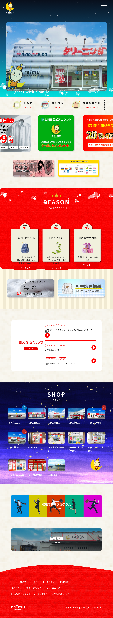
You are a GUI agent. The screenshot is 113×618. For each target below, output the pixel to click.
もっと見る (31, 348)
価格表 (27, 587)
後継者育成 (16, 587)
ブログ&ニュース (52, 587)
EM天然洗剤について (21, 593)
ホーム (14, 581)
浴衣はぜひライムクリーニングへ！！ (62, 363)
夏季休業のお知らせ (54, 350)
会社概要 (64, 581)
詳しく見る (25, 267)
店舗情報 (37, 587)
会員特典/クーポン (29, 581)
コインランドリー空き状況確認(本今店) (51, 593)
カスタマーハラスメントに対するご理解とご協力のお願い (70, 331)
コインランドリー (48, 581)
